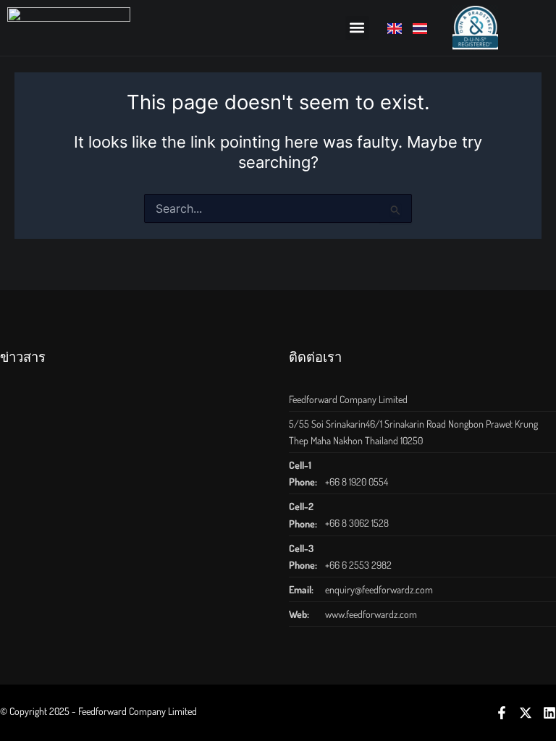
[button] (357, 28)
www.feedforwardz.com (371, 614)
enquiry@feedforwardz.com (379, 589)
